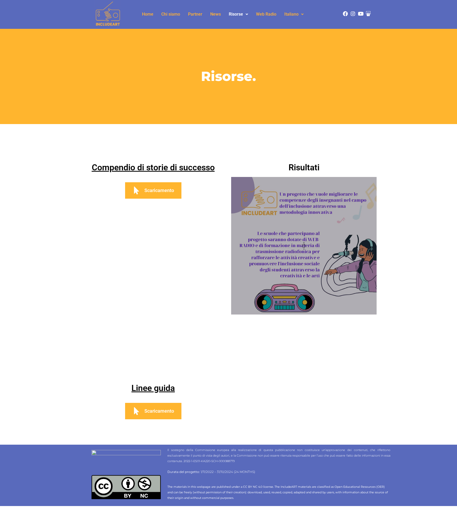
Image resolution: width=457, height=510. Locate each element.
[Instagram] (352, 13)
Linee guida (153, 388)
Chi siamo (170, 14)
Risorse (236, 14)
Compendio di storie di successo (153, 167)
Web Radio (266, 14)
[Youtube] (360, 13)
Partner (195, 14)
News (215, 14)
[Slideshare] (368, 13)
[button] (238, 14)
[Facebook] (345, 13)
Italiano (291, 14)
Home (147, 14)
